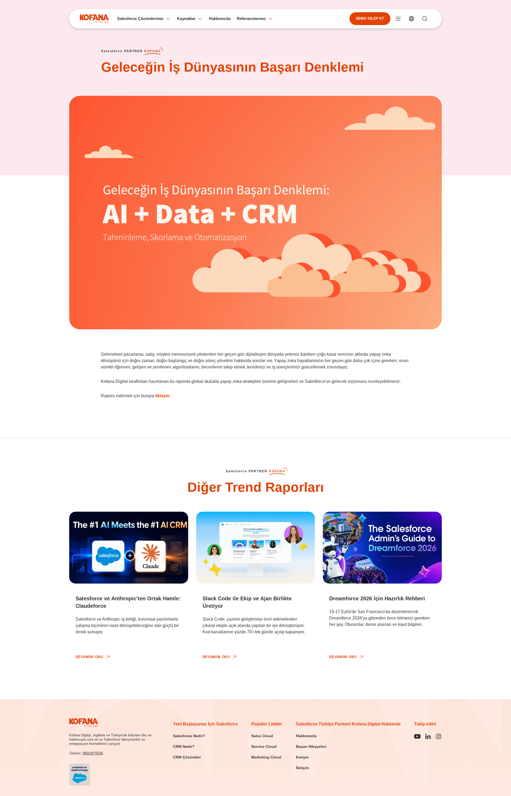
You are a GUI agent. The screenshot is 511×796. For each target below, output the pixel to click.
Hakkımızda (219, 18)
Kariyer (302, 757)
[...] (398, 18)
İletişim (302, 768)
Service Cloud (264, 746)
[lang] (411, 18)
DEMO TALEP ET (370, 18)
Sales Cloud (262, 736)
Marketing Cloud (266, 757)
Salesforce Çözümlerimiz (140, 18)
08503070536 (93, 753)
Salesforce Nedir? (189, 736)
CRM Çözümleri (187, 757)
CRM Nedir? (184, 746)
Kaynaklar (186, 18)
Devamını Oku (89, 657)
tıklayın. (163, 395)
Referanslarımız (251, 18)
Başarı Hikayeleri (311, 746)
